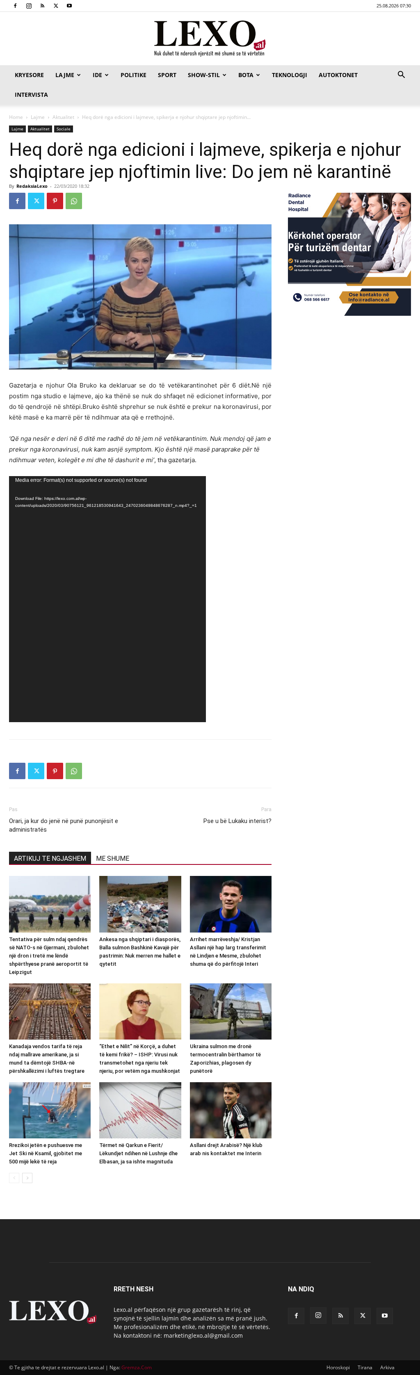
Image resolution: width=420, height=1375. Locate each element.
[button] (401, 76)
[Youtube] (69, 5)
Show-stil (204, 75)
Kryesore (29, 75)
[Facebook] (15, 5)
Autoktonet (338, 75)
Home (16, 117)
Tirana (365, 1367)
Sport (167, 75)
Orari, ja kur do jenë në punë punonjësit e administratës (63, 825)
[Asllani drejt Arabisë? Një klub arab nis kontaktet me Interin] (231, 1110)
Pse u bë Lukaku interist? (237, 821)
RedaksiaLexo (32, 186)
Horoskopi (338, 1367)
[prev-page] (14, 1178)
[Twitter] (56, 5)
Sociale (64, 129)
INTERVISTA (31, 94)
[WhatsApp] (74, 201)
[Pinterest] (55, 201)
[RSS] (42, 5)
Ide (97, 75)
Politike (133, 75)
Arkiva (387, 1367)
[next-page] (27, 1178)
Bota (245, 75)
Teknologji (289, 75)
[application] (107, 599)
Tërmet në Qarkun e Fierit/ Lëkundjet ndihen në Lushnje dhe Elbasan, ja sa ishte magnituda (138, 1153)
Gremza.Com (136, 1367)
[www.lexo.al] (210, 39)
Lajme (64, 75)
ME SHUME (112, 858)
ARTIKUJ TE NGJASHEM (50, 858)
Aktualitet (63, 117)
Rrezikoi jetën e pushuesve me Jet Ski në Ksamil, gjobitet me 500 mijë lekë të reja (45, 1153)
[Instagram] (29, 5)
